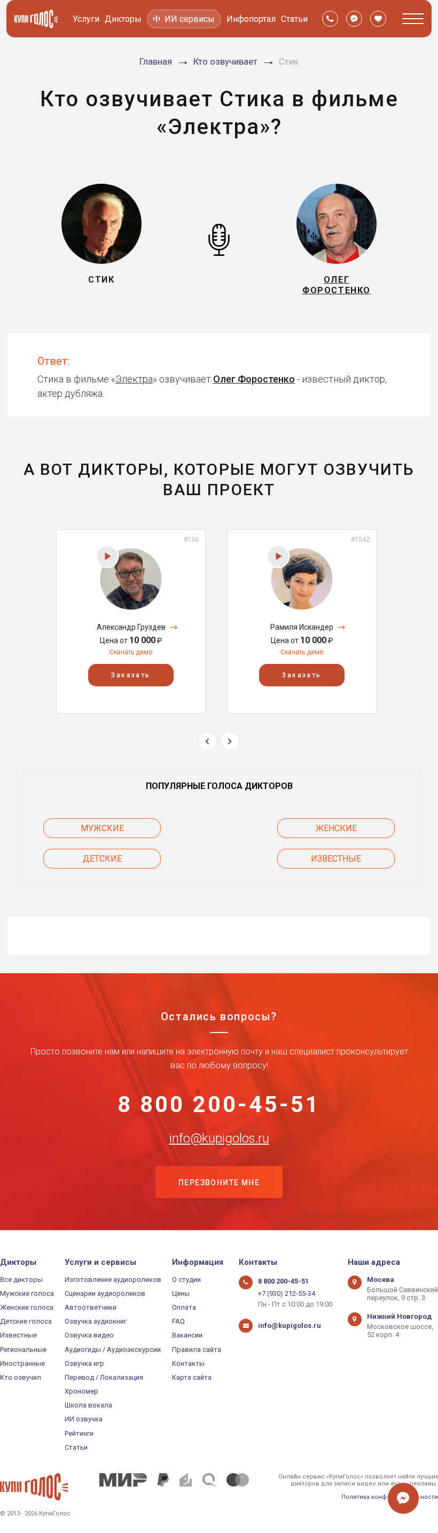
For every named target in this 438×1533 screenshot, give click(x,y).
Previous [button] (207, 741)
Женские (336, 828)
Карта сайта (192, 1377)
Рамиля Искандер (301, 627)
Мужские (102, 828)
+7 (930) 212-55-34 (286, 1293)
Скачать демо (131, 652)
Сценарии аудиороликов (105, 1293)
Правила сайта (196, 1350)
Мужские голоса (27, 1293)
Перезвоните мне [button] (219, 1182)
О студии (186, 1280)
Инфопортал (251, 19)
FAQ (178, 1321)
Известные (336, 859)
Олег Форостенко (254, 379)
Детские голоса (26, 1321)
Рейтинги (79, 1433)
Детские (102, 859)
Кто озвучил (20, 1377)
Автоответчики (90, 1307)
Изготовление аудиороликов (113, 1280)
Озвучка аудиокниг (96, 1321)
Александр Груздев (131, 627)
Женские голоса (26, 1307)
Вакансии (187, 1335)
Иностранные (22, 1363)
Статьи (294, 19)
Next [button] (230, 741)
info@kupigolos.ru (219, 1138)
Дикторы (123, 19)
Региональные (23, 1350)
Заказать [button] (130, 675)
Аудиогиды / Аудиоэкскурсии (113, 1350)
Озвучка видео (89, 1335)
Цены (181, 1293)
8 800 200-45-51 (219, 1104)
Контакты (188, 1363)
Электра (134, 379)
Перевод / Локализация (104, 1377)
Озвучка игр (84, 1363)
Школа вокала (88, 1405)
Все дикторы (21, 1280)
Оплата (184, 1307)
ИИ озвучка (84, 1419)
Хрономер (81, 1391)
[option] (131, 621)
